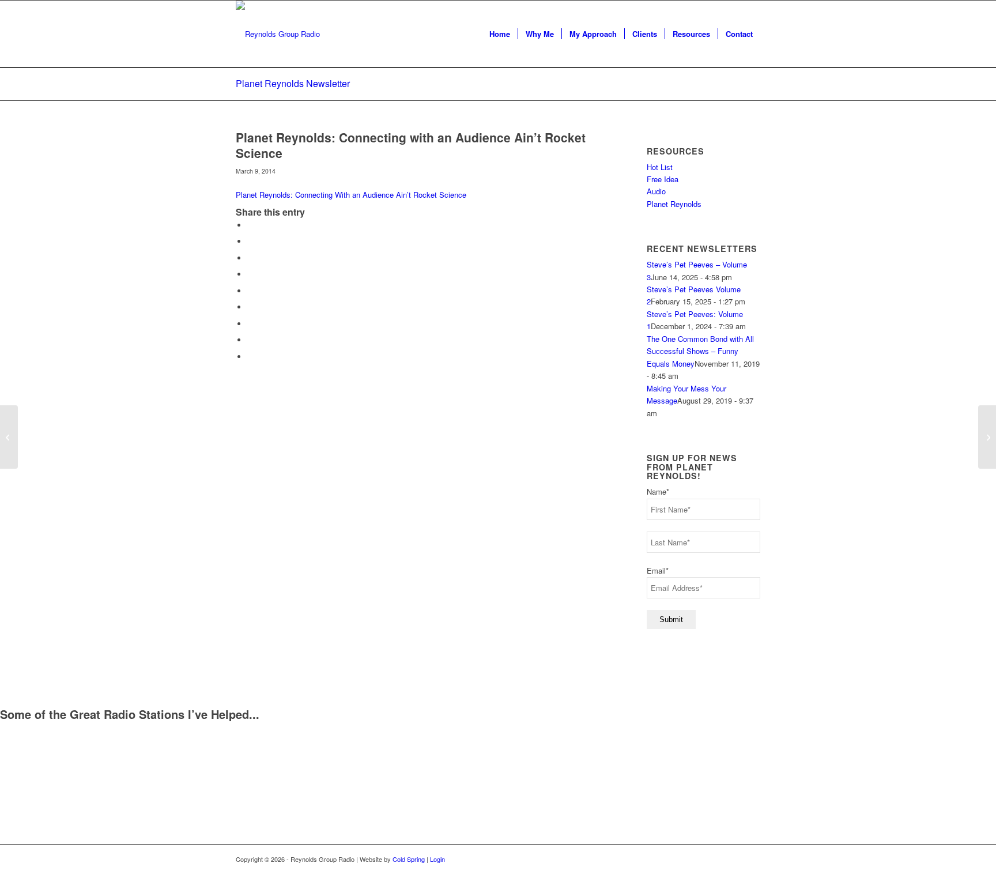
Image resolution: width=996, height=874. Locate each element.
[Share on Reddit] (250, 339)
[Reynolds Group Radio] (278, 34)
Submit (671, 619)
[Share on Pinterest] (250, 274)
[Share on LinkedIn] (250, 290)
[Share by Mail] (250, 356)
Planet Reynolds (674, 203)
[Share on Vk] (250, 323)
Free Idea (662, 179)
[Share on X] (250, 241)
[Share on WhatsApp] (250, 258)
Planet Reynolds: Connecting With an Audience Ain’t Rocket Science (351, 194)
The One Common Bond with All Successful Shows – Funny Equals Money (700, 351)
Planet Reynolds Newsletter (293, 83)
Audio (656, 191)
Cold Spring (409, 859)
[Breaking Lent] (9, 437)
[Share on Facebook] (250, 225)
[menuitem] (500, 34)
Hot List (660, 166)
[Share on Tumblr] (250, 307)
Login (437, 859)
